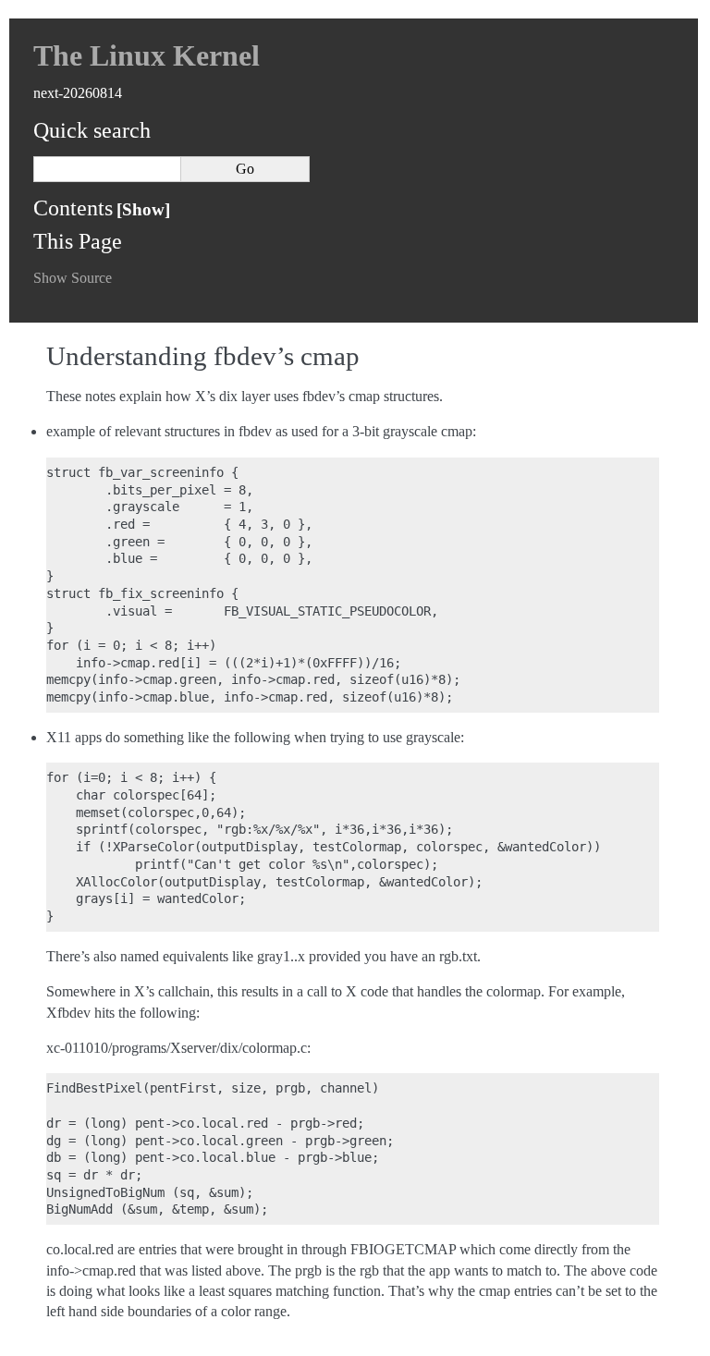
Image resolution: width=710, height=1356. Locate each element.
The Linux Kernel (146, 55)
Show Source (72, 278)
